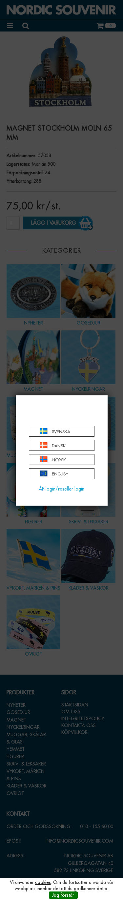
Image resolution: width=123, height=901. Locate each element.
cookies (43, 882)
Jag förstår (63, 895)
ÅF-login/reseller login (61, 489)
